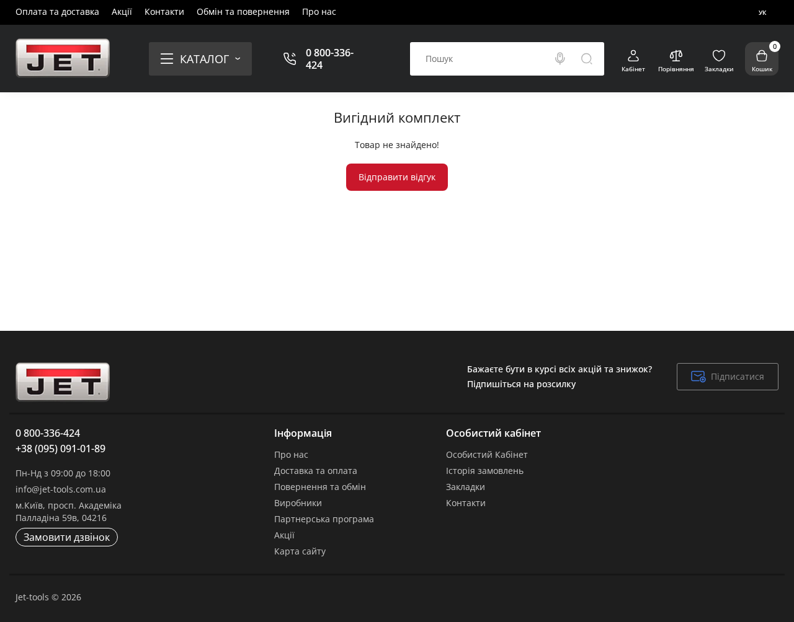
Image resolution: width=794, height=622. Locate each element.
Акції (122, 11)
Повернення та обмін (320, 487)
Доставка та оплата (315, 470)
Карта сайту (300, 551)
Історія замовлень (485, 470)
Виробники (298, 503)
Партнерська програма (324, 519)
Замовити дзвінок (67, 537)
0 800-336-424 (330, 58)
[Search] (560, 59)
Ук (762, 12)
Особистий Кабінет (487, 454)
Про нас (319, 11)
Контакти (164, 11)
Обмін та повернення (243, 11)
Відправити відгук (397, 177)
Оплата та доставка (57, 11)
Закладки (465, 487)
